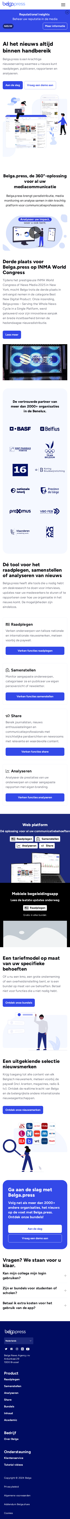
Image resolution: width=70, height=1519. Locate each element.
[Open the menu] (63, 4)
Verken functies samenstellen (35, 696)
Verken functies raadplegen (35, 650)
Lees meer (11, 334)
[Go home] (14, 5)
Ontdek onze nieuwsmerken (22, 1109)
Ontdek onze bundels (18, 1002)
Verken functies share (35, 751)
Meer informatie (55, 26)
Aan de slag (12, 85)
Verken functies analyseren (35, 797)
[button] (63, 5)
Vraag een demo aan (40, 85)
